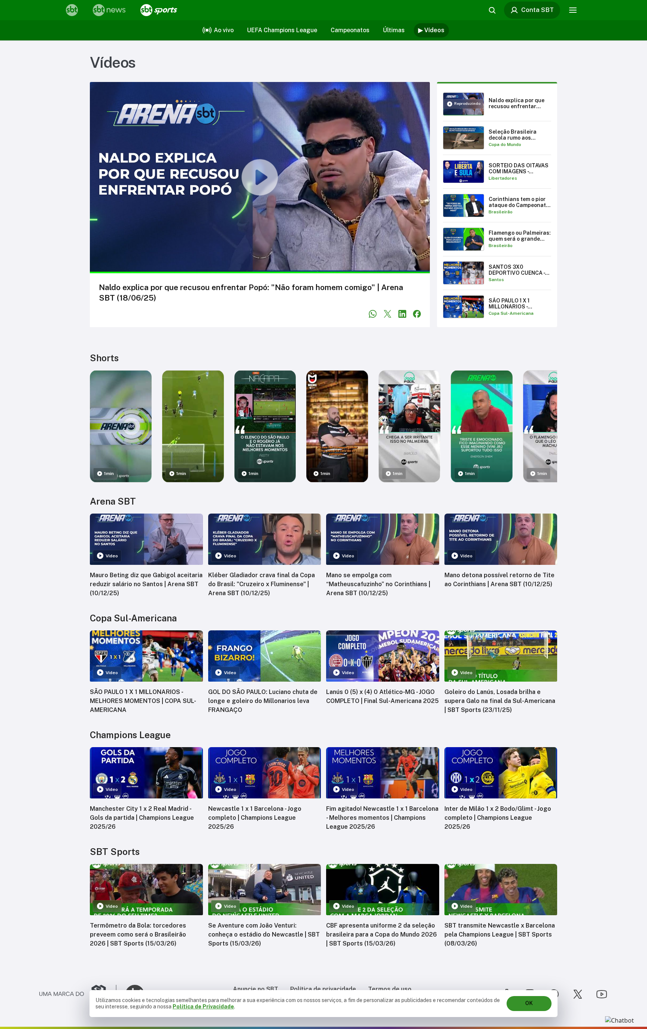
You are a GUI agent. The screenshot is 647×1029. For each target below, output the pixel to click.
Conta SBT (537, 9)
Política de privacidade (323, 989)
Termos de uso (389, 989)
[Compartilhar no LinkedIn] (402, 314)
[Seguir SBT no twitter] (578, 994)
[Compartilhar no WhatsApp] (373, 314)
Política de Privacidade (203, 1007)
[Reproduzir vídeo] (260, 177)
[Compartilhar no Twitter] (388, 314)
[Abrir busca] (492, 10)
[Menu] (573, 10)
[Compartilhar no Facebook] (417, 314)
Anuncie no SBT (255, 989)
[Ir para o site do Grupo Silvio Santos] (77, 994)
